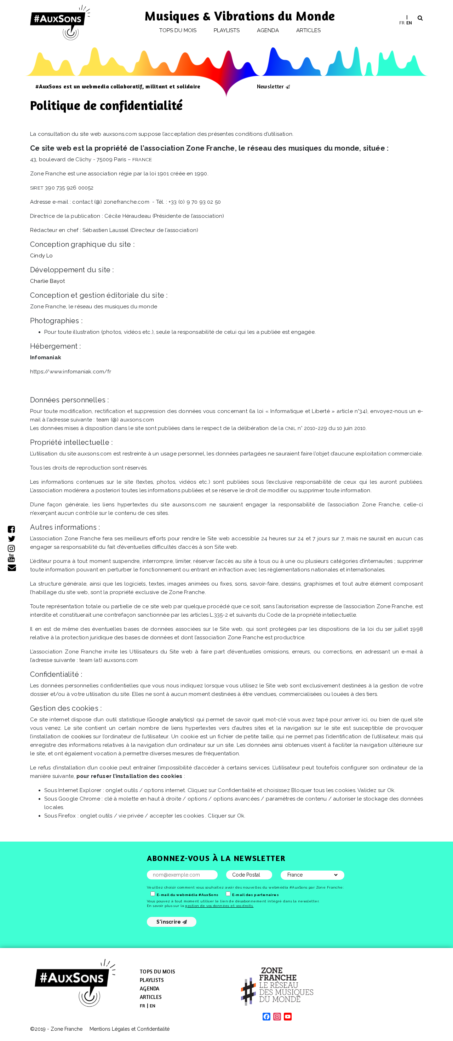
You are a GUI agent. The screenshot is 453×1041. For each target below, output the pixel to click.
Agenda (268, 30)
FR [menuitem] (402, 22)
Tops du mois (178, 30)
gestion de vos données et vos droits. (219, 906)
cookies (81, 736)
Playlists (227, 30)
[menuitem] (402, 22)
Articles (308, 30)
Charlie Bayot (47, 281)
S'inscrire (169, 922)
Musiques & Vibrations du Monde (240, 15)
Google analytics (170, 719)
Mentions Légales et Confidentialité (130, 1029)
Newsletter (270, 86)
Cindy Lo (41, 255)
